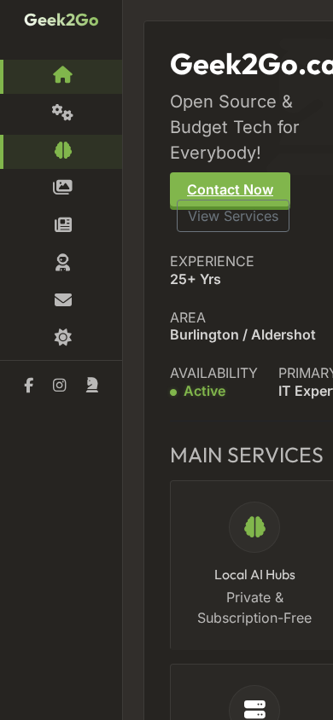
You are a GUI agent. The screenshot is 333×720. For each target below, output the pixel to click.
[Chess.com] (91, 386)
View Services (233, 215)
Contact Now (230, 189)
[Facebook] (28, 386)
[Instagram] (59, 386)
